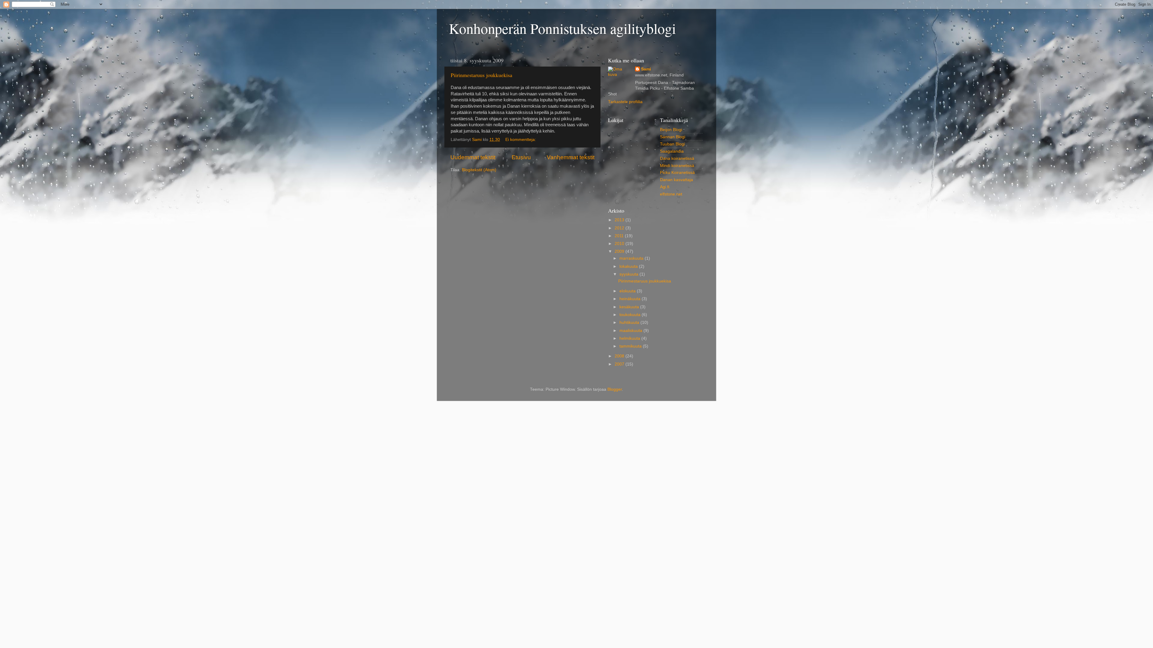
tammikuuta (631, 346)
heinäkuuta (630, 299)
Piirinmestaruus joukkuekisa (481, 75)
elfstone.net (671, 194)
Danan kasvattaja (676, 180)
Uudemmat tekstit (472, 157)
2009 (620, 251)
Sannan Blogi (672, 137)
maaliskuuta (631, 330)
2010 (620, 243)
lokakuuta (629, 266)
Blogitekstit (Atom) (479, 170)
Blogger (614, 389)
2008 (620, 356)
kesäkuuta (629, 307)
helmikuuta (630, 338)
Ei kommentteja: (521, 139)
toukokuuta (630, 314)
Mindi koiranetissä (677, 165)
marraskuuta (632, 258)
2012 (620, 228)
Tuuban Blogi (672, 144)
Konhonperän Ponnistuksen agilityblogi (562, 28)
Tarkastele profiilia (625, 102)
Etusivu (521, 157)
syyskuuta (629, 274)
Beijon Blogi (671, 129)
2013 (620, 220)
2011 (620, 236)
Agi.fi (664, 187)
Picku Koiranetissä (677, 172)
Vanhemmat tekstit (571, 157)
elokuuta (628, 291)
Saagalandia (672, 151)
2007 (620, 364)
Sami (646, 69)
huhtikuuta (629, 322)
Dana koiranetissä (677, 158)
